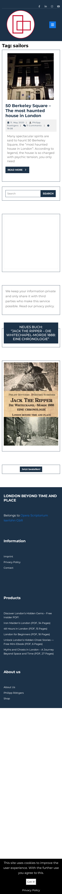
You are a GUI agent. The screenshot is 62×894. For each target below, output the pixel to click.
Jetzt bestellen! (31, 469)
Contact (8, 567)
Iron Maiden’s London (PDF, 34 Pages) (27, 623)
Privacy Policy (12, 562)
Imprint (8, 556)
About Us (9, 687)
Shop (7, 698)
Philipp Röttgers (14, 692)
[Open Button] (52, 24)
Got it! (31, 881)
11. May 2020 (17, 122)
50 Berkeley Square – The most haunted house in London (28, 110)
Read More (18, 170)
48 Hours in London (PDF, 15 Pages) (25, 628)
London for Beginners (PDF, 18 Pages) (27, 634)
